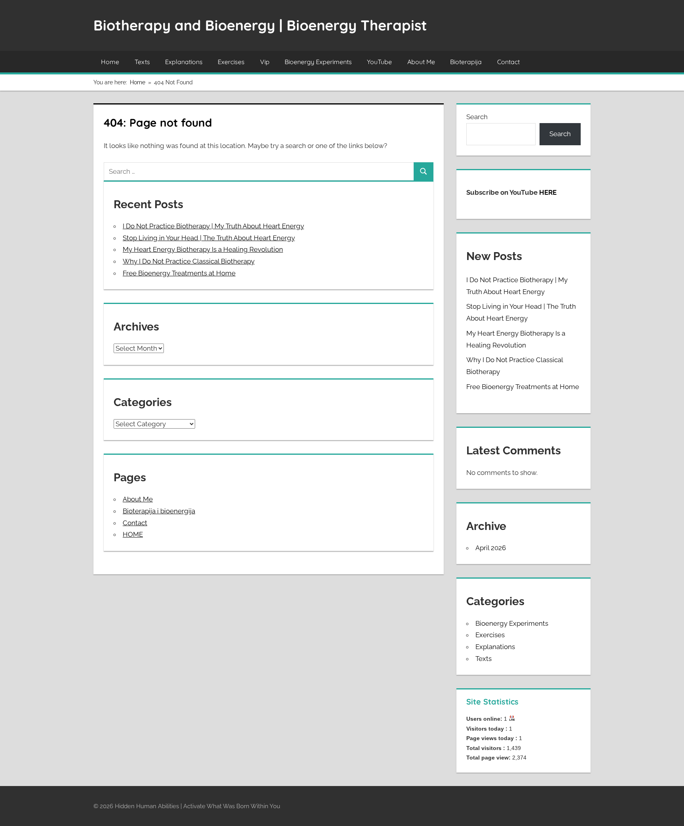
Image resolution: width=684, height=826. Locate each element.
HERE (548, 192)
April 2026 (490, 548)
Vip (265, 62)
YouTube (379, 62)
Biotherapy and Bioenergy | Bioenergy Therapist (260, 25)
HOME (133, 534)
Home (110, 62)
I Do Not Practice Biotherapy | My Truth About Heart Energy (213, 226)
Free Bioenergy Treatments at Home (179, 273)
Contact (508, 62)
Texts (142, 62)
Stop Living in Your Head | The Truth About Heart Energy (209, 238)
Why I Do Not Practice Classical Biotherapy (189, 261)
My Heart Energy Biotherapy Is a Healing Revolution (203, 249)
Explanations (184, 62)
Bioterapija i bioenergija (159, 511)
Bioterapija (466, 62)
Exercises (231, 62)
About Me (421, 62)
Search (477, 117)
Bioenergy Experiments (318, 62)
